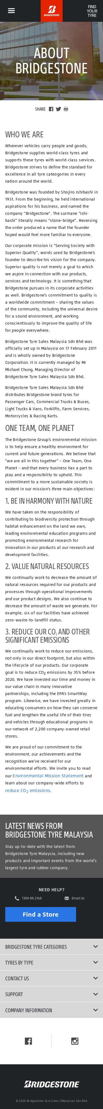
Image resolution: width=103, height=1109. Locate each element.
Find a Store (41, 914)
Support (14, 994)
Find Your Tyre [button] (92, 11)
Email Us (78, 898)
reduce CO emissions (27, 790)
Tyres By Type (19, 962)
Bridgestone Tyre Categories (36, 946)
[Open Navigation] (11, 11)
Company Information (28, 1010)
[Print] (66, 109)
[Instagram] (75, 1041)
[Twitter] (58, 109)
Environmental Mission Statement (48, 775)
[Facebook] (51, 109)
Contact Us (17, 978)
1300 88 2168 (32, 898)
